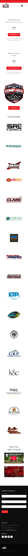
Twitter (6, 537)
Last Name (4, 504)
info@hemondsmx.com (11, 530)
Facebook (3, 537)
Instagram (11, 537)
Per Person (14, 29)
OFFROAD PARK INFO (14, 34)
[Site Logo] (6, 5)
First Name (4, 499)
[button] (22, 5)
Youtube (8, 537)
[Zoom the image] (14, 84)
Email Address (5, 493)
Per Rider (14, 62)
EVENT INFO (14, 108)
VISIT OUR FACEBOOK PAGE (14, 68)
